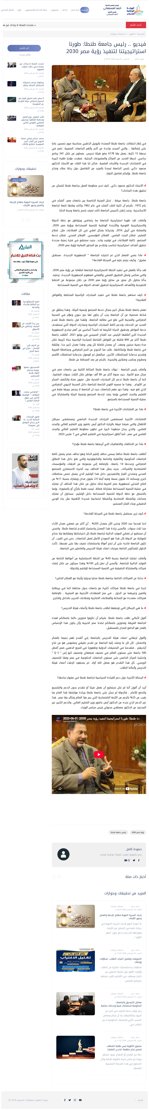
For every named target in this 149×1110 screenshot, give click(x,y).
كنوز (19, 10)
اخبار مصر (75, 10)
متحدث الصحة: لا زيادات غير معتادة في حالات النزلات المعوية (32, 66)
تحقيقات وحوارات (117, 34)
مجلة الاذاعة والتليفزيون (36, 10)
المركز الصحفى (7, 10)
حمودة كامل (139, 59)
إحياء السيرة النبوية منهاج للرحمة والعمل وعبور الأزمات (121, 917)
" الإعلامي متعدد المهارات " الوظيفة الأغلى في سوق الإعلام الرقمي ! (30, 396)
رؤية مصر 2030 (138, 832)
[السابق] (54, 877)
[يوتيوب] (125, 860)
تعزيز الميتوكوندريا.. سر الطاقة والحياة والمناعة (30, 304)
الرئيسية (84, 10)
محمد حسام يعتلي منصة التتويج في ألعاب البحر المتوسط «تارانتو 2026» (32, 141)
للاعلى (140, 1100)
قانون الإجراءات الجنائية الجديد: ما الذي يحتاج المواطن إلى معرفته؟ (30, 421)
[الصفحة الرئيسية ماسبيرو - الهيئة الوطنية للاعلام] (119, 10)
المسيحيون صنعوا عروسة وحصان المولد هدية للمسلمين (31, 371)
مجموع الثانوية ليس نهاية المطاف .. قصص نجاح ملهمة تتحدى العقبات (123, 1048)
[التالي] (59, 877)
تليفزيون (54, 10)
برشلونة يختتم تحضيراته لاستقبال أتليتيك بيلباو (33, 84)
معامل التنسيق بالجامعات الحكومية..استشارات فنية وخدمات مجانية (121, 1004)
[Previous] (23, 220)
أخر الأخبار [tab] (24, 48)
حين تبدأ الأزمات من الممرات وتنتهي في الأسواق (30, 326)
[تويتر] (134, 860)
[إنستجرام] (129, 860)
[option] (25, 193)
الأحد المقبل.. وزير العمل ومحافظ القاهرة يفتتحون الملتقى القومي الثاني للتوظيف (32, 121)
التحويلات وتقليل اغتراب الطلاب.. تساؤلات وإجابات (121, 960)
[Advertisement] (93, 132)
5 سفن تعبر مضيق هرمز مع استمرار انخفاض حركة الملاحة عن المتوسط (31, 101)
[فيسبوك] (138, 860)
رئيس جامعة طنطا (118, 832)
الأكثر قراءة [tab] (25, 55)
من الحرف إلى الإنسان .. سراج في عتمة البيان (30, 348)
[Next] (28, 220)
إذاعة (65, 10)
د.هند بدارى (135, 906)
